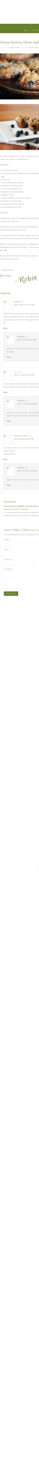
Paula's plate (20, 436)
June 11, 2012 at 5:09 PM (24, 375)
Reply (5, 329)
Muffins (31, 48)
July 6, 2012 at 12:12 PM (27, 471)
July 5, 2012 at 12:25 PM (23, 439)
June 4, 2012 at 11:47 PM (24, 305)
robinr (20, 337)
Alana (17, 302)
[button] (2, 22)
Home (26, 31)
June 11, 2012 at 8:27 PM (27, 404)
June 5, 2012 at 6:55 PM (26, 340)
